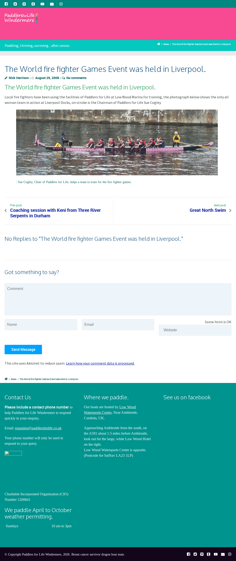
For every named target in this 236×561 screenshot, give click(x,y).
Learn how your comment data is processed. (100, 363)
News (166, 44)
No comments (76, 78)
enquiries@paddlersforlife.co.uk (38, 428)
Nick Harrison (19, 78)
